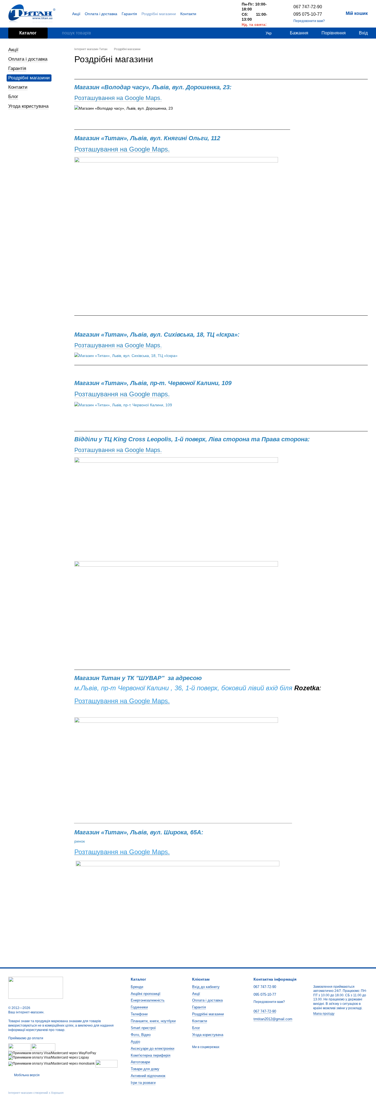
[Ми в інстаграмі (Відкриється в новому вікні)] (227, 14)
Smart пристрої (143, 1028)
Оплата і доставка (101, 14)
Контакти (188, 14)
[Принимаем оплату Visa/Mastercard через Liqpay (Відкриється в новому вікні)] (48, 1057)
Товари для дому (145, 1069)
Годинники (139, 1007)
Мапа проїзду (323, 1014)
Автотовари (140, 1062)
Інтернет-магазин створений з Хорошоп (36, 1092)
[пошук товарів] (57, 33)
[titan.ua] (35, 988)
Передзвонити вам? (309, 21)
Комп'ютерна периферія (150, 1055)
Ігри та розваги (143, 1083)
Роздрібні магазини (158, 14)
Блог (13, 96)
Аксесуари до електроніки (152, 1048)
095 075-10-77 (307, 14)
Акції (76, 14)
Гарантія (129, 14)
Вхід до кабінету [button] (206, 987)
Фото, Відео (141, 1035)
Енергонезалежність (148, 1000)
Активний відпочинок (148, 1076)
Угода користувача (28, 106)
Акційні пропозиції (145, 994)
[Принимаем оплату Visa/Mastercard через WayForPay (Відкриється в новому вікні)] (52, 1053)
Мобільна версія (26, 1075)
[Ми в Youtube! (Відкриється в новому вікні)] (221, 14)
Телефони (139, 1014)
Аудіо (135, 1042)
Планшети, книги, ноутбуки (153, 1021)
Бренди (137, 987)
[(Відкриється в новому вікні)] (107, 1063)
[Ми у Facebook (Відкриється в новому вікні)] (214, 14)
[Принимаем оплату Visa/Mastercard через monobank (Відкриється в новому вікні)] (51, 1063)
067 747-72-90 (307, 6)
